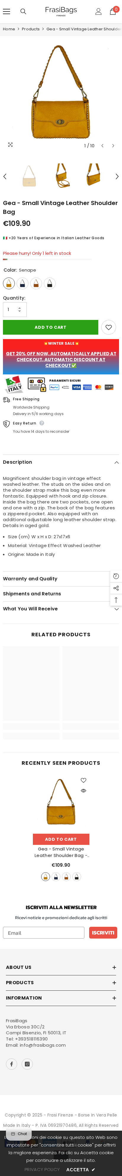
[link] (31, 726)
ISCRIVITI (103, 932)
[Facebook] (11, 1064)
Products (31, 29)
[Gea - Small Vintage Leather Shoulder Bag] (61, 802)
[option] (61, 93)
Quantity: (14, 298)
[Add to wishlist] (108, 327)
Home (9, 29)
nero (76, 876)
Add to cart (51, 327)
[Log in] (98, 11)
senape (45, 876)
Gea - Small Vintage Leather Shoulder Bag (61, 852)
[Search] (23, 11)
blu (56, 876)
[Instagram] (27, 1064)
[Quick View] (83, 790)
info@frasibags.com (43, 1045)
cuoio (66, 876)
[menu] (6, 11)
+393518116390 (31, 1039)
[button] (102, 146)
